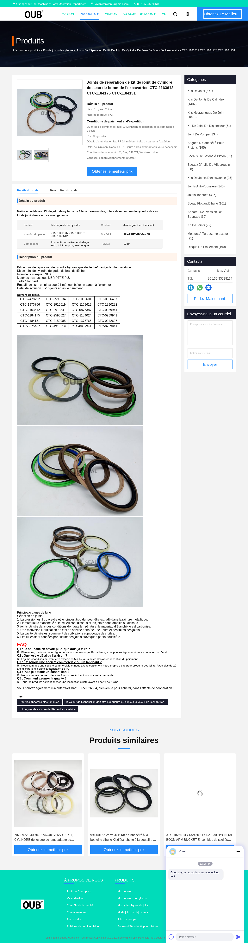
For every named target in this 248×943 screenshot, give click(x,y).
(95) (210, 177)
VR (164, 14)
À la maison (19, 50)
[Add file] (171, 937)
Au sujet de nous (138, 14)
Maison (68, 14)
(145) (206, 186)
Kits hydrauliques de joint (132, 905)
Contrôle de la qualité (80, 905)
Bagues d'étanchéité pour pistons (137, 926)
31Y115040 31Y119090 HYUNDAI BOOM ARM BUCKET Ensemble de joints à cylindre (199, 837)
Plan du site (74, 919)
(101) (207, 203)
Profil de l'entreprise (79, 891)
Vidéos (111, 14)
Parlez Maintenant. (210, 298)
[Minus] (238, 851)
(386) (202, 195)
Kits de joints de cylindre (58, 50)
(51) (209, 125)
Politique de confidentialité (83, 926)
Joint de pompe (126, 919)
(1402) (206, 102)
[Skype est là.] (190, 287)
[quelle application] (200, 288)
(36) (205, 214)
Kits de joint (124, 891)
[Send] (238, 937)
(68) (209, 167)
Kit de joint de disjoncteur (132, 912)
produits (35, 50)
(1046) (206, 115)
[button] (19, 801)
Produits (88, 14)
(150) (207, 247)
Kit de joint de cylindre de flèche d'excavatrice (48, 709)
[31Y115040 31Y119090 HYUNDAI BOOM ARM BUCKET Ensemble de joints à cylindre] (200, 793)
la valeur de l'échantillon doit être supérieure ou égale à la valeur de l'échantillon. (115, 701)
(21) (208, 236)
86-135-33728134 (147, 3)
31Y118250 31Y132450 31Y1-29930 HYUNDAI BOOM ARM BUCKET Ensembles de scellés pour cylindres (123, 837)
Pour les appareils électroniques (39, 701)
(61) (210, 156)
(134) (203, 134)
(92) (199, 225)
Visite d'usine (75, 898)
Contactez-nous (76, 912)
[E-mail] (208, 287)
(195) (206, 145)
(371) (200, 91)
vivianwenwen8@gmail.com (112, 3)
